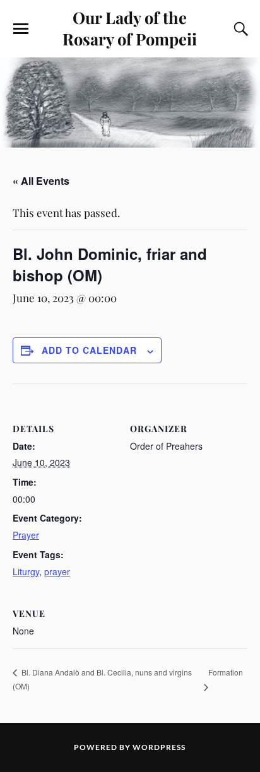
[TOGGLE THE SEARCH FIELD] (239, 29)
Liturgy (26, 571)
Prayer (26, 535)
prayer (57, 571)
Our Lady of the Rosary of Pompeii (129, 27)
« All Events (41, 180)
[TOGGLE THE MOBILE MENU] (20, 29)
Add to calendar (89, 350)
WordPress (159, 747)
